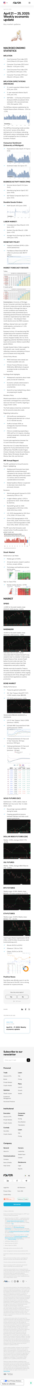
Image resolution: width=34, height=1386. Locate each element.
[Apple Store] (29, 1175)
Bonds (5, 1079)
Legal (19, 1165)
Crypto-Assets (7, 1085)
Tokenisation (21, 1125)
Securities (6, 1131)
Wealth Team (21, 1154)
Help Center (6, 1165)
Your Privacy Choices (14, 1381)
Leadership (21, 1151)
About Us (6, 1151)
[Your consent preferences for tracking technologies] (31, 1383)
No (23, 997)
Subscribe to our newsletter (12, 1053)
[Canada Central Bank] (23, 1281)
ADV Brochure (21, 1187)
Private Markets (7, 1082)
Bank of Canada (12, 1239)
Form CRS (20, 1191)
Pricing (20, 1079)
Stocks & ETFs (7, 1076)
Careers (20, 1157)
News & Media (7, 1162)
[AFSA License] (12, 1281)
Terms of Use (6, 1371)
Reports (20, 1169)
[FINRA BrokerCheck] (26, 1281)
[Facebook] (17, 1180)
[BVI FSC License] (15, 1281)
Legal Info (6, 1187)
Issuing (20, 1119)
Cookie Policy (7, 1194)
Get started (17, 1204)
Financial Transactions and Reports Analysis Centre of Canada (16, 1237)
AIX (12, 1223)
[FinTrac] (20, 1281)
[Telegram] (26, 1180)
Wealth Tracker (7, 1093)
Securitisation (22, 1122)
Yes (11, 997)
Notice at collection (8, 1384)
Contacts (6, 1159)
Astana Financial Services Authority (15, 1221)
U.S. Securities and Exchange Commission (19, 1231)
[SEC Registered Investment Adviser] (18, 1281)
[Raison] (17, 3)
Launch (20, 1087)
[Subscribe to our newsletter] (28, 1060)
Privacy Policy (7, 1191)
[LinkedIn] (7, 1180)
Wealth (20, 1093)
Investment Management (7, 1097)
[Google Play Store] (25, 1175)
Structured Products (9, 1101)
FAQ (19, 1076)
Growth (20, 1090)
